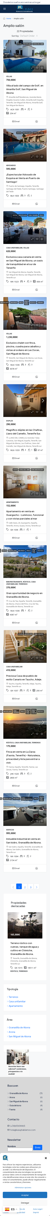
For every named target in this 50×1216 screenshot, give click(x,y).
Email (17, 121)
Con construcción (27, 798)
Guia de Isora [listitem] (15, 1101)
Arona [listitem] (12, 1028)
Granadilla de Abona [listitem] (19, 1023)
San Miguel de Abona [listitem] (20, 1032)
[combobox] (29, 36)
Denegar (25, 1202)
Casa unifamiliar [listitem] (17, 997)
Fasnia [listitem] (12, 1106)
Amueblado (27, 133)
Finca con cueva (34, 711)
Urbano (40, 303)
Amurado (14, 303)
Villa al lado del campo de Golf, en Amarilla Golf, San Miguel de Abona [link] (24, 89)
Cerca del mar (38, 44)
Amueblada (27, 44)
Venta (19, 44)
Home (8, 18)
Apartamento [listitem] (16, 1002)
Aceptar (25, 1195)
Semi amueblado (37, 388)
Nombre (12, 1142)
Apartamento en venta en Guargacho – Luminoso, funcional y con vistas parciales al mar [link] (25, 515)
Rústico (33, 303)
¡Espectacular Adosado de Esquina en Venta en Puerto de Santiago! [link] (23, 178)
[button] (45, 1157)
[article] (25, 942)
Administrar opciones (23, 1187)
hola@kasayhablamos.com (23, 1126)
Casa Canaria (33, 215)
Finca (41, 215)
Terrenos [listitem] (13, 993)
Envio (37, 1143)
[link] (25, 56)
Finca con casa (26, 302)
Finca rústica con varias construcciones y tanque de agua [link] (24, 947)
